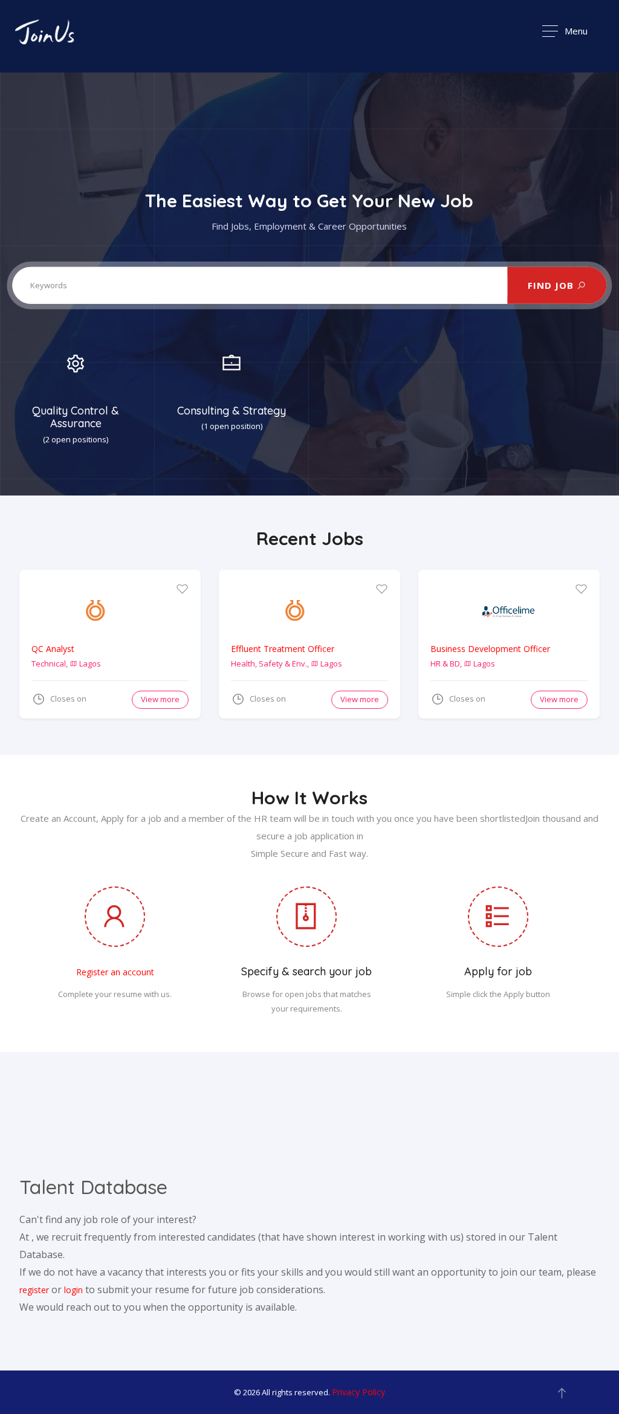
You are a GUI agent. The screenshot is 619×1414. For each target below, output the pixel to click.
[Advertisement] (309, 1127)
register (34, 1290)
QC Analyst (52, 648)
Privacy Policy (358, 1392)
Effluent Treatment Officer (282, 648)
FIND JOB (552, 285)
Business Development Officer (490, 648)
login (73, 1290)
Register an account (115, 972)
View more (160, 699)
